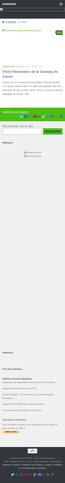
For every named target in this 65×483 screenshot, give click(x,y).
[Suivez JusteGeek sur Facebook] (25, 116)
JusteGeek (9, 4)
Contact (48, 464)
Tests (20, 67)
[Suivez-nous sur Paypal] (61, 116)
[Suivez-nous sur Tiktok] (43, 116)
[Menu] (61, 4)
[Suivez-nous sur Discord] (47, 116)
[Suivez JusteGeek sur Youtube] (34, 116)
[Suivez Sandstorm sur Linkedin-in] (52, 116)
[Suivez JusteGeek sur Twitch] (39, 116)
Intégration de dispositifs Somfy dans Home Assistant (28, 382)
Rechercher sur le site (17, 126)
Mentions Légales (11, 464)
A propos (41, 468)
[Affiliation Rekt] (32, 343)
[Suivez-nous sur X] (21, 116)
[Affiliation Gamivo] (32, 319)
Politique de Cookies (32, 464)
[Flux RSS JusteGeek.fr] (56, 116)
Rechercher (53, 131)
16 (60, 33)
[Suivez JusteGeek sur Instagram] (30, 116)
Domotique (8, 67)
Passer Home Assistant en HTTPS (19, 388)
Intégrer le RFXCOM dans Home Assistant (23, 404)
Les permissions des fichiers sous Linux (22, 410)
